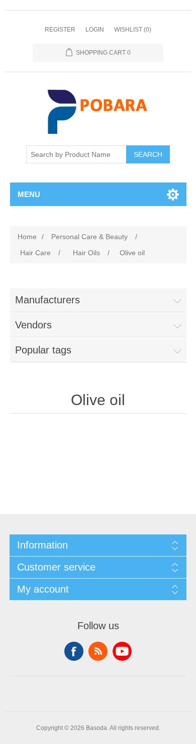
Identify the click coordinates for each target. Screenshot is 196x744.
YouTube (122, 651)
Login (94, 29)
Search (148, 154)
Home (27, 237)
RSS (98, 651)
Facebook (73, 651)
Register (60, 29)
